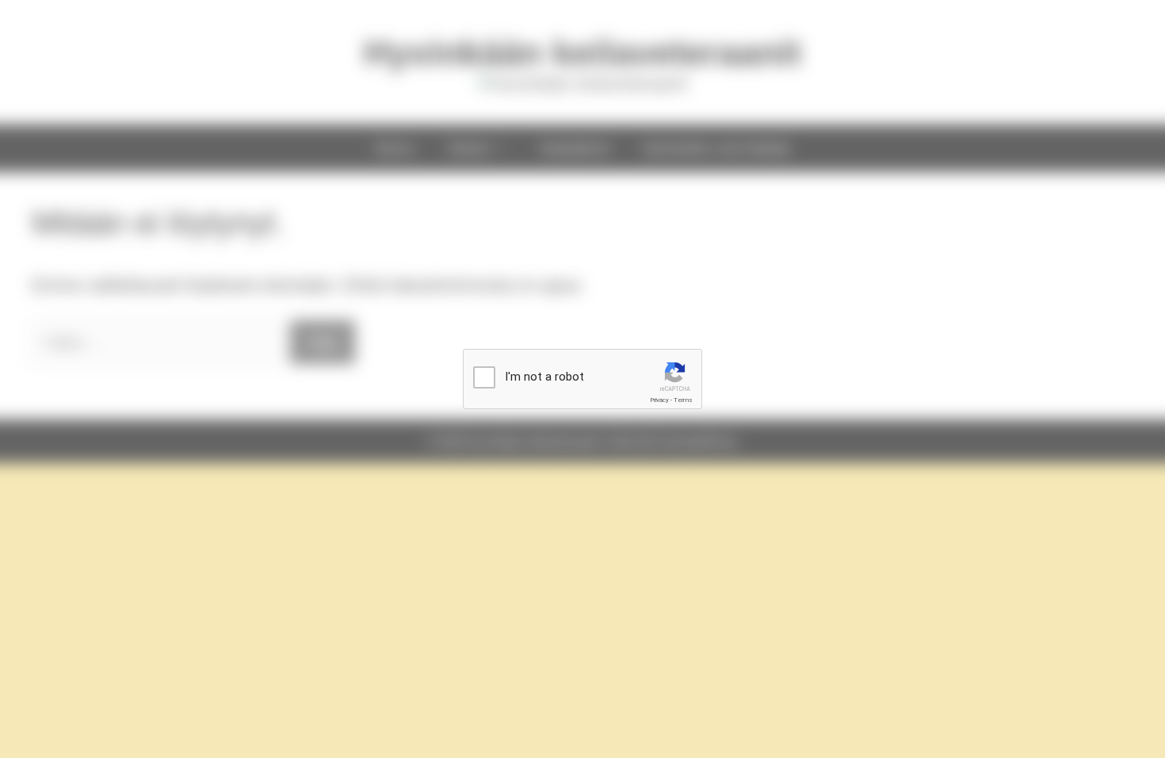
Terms (683, 400)
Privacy (659, 400)
